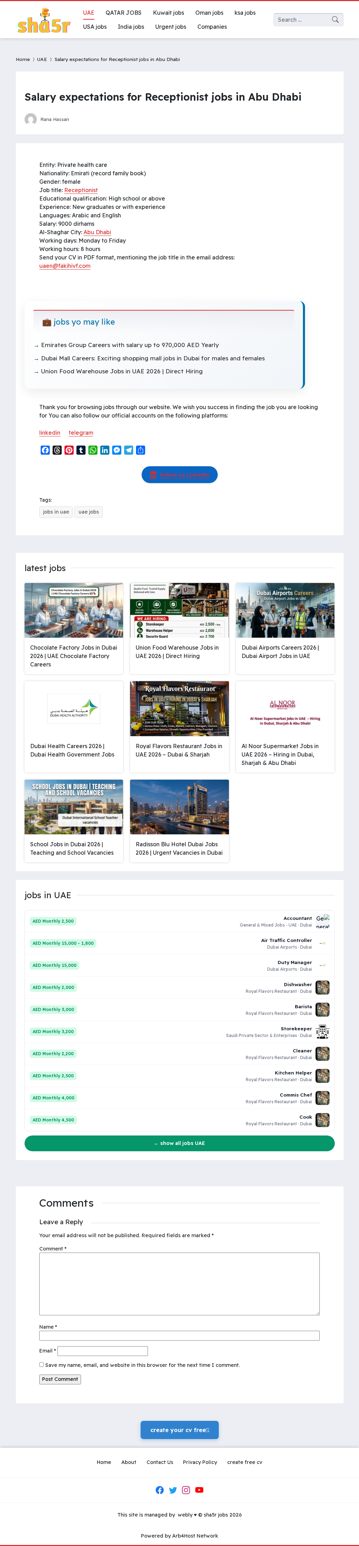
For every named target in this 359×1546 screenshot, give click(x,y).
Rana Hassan (54, 119)
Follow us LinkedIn (184, 474)
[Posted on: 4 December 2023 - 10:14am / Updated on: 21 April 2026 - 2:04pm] (81, 119)
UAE (42, 59)
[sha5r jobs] (44, 20)
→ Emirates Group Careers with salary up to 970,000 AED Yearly (126, 344)
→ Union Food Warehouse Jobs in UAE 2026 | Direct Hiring (118, 371)
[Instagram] (186, 1490)
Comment (53, 1249)
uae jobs (89, 512)
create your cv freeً (179, 1429)
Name (48, 1327)
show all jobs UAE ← (179, 1143)
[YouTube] (199, 1490)
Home (23, 59)
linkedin (49, 432)
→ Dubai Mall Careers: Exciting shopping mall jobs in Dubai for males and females (149, 358)
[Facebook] (159, 1490)
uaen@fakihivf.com (64, 265)
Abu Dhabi (97, 232)
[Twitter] (172, 1490)
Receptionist (81, 190)
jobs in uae (56, 512)
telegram (81, 432)
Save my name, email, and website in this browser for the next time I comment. (142, 1365)
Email (47, 1351)
